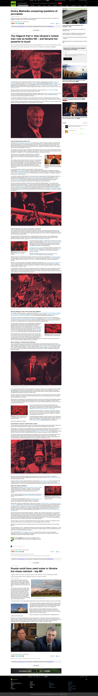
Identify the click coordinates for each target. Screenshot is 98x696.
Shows (80, 5)
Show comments (36, 30)
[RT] (31, 0)
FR (19, 0)
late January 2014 (48, 318)
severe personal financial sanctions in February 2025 (44, 408)
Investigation (21, 546)
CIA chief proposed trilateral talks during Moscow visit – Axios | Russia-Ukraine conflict (44, 3)
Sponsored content (52, 687)
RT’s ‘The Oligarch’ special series (27, 532)
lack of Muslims (55, 84)
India (44, 5)
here (48, 532)
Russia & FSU (16, 8)
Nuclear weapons (14, 658)
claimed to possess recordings (45, 346)
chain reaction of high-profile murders (19, 172)
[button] (36, 637)
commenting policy (21, 26)
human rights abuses (55, 256)
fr (18, 676)
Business (39, 5)
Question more (22, 3)
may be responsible (48, 517)
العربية (12, 0)
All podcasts (85, 122)
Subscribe (68, 58)
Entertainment (73, 5)
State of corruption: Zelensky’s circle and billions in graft (22, 554)
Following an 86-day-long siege (36, 247)
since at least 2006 (51, 90)
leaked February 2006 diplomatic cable (53, 187)
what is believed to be (44, 480)
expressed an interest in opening (52, 477)
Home (12, 8)
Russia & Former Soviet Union (23, 5)
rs (20, 676)
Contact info (70, 687)
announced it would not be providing (43, 431)
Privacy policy (70, 683)
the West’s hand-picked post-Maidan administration (39, 238)
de (16, 676)
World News (33, 5)
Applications (51, 683)
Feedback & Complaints (72, 688)
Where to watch (51, 684)
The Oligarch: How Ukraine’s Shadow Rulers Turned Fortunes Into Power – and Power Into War (30, 555)
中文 (22, 0)
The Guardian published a (24, 142)
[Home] (13, 3)
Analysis (61, 5)
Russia (20, 658)
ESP (13, 0)
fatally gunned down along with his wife (35, 177)
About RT (69, 684)
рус (15, 676)
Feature (14, 546)
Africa (49, 5)
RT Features (55, 5)
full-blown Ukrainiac (32, 83)
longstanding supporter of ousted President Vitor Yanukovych (23, 318)
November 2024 (15, 87)
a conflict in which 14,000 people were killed (52, 242)
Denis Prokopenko (32, 259)
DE (17, 0)
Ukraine (38, 658)
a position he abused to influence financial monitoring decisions (23, 505)
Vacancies (69, 690)
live (60, 3)
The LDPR (34, 658)
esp (13, 676)
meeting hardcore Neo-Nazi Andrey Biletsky (44, 85)
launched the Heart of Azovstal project (53, 262)
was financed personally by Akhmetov (50, 93)
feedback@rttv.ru (50, 26)
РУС (16, 0)
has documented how (21, 170)
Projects (85, 5)
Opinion (67, 5)
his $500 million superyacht (30, 487)
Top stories (64, 8)
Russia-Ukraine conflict (27, 658)
